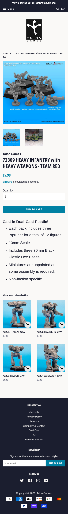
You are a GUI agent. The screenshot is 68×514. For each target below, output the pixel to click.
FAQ (34, 435)
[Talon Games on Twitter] (22, 481)
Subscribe (55, 463)
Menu (10, 8)
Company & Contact (34, 426)
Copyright (34, 412)
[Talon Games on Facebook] (30, 481)
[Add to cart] (28, 325)
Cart (62, 8)
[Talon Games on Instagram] (38, 481)
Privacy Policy (34, 416)
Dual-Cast (34, 430)
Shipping (7, 181)
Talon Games (44, 493)
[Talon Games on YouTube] (46, 481)
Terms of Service (34, 439)
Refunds (34, 421)
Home (5, 53)
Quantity (8, 190)
